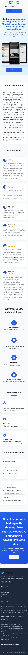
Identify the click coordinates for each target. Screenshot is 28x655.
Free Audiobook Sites (6, 596)
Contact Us (4, 594)
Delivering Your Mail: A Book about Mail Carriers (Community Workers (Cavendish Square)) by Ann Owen (13, 606)
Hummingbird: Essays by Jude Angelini (10, 624)
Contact (21, 6)
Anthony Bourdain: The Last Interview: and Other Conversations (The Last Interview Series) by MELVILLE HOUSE (13, 618)
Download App (13, 6)
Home (6, 6)
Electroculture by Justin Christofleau (10, 622)
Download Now (14, 557)
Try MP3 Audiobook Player (14, 11)
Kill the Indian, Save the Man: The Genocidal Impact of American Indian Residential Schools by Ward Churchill (14, 612)
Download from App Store (14, 70)
